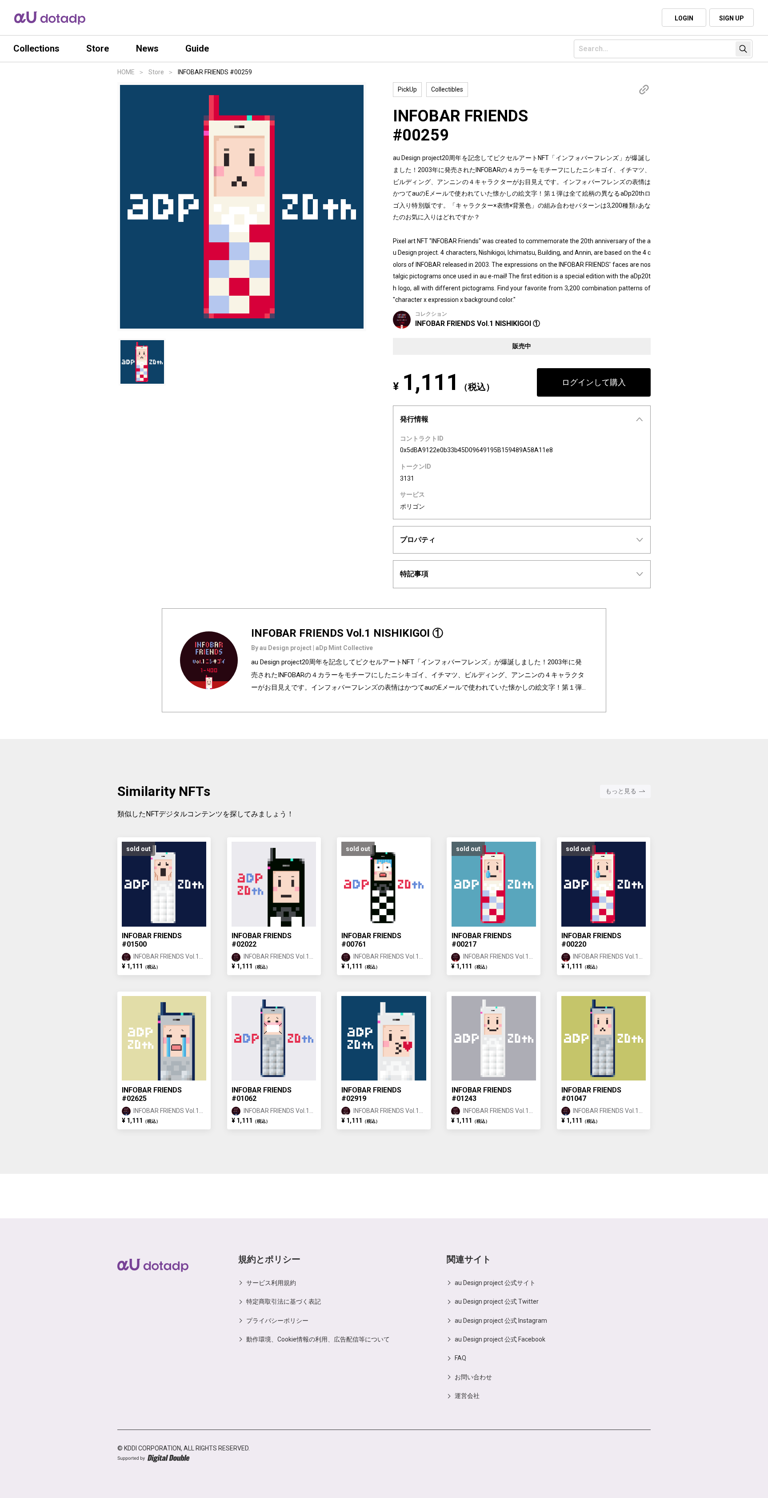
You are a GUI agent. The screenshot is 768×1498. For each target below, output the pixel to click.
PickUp (407, 89)
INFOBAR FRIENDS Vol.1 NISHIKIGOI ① (477, 323)
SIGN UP (731, 18)
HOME (126, 72)
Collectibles (447, 89)
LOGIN (684, 18)
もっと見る (620, 791)
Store (156, 72)
